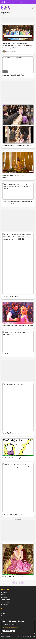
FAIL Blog (4, 594)
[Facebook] (33, 7)
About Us (3, 613)
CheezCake (4, 604)
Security (27, 636)
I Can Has (4, 592)
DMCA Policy (32, 636)
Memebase (4, 597)
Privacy (23, 636)
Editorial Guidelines (6, 616)
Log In (33, 2)
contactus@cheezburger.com (10, 627)
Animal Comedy (5, 599)
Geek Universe (18, 2)
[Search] (5, 2)
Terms (19, 636)
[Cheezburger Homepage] (18, 631)
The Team (4, 611)
